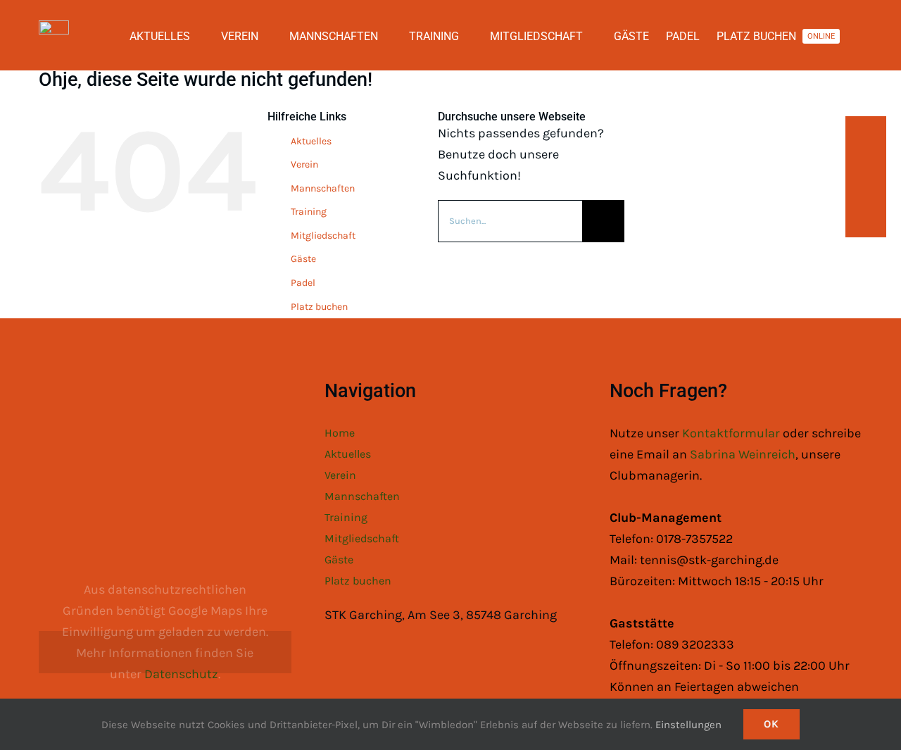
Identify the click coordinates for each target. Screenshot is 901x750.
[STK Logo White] (54, 27)
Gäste (303, 259)
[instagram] (867, 163)
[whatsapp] (867, 190)
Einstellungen (689, 724)
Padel (303, 283)
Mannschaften (323, 188)
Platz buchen (319, 307)
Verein (304, 164)
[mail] (867, 217)
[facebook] (867, 136)
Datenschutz (181, 674)
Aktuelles (311, 141)
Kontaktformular (732, 433)
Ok (771, 724)
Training (309, 212)
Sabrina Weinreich (742, 454)
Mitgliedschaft (323, 236)
